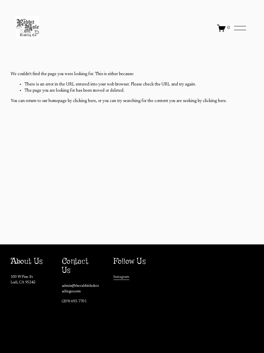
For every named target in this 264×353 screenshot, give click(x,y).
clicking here (84, 101)
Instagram (121, 277)
